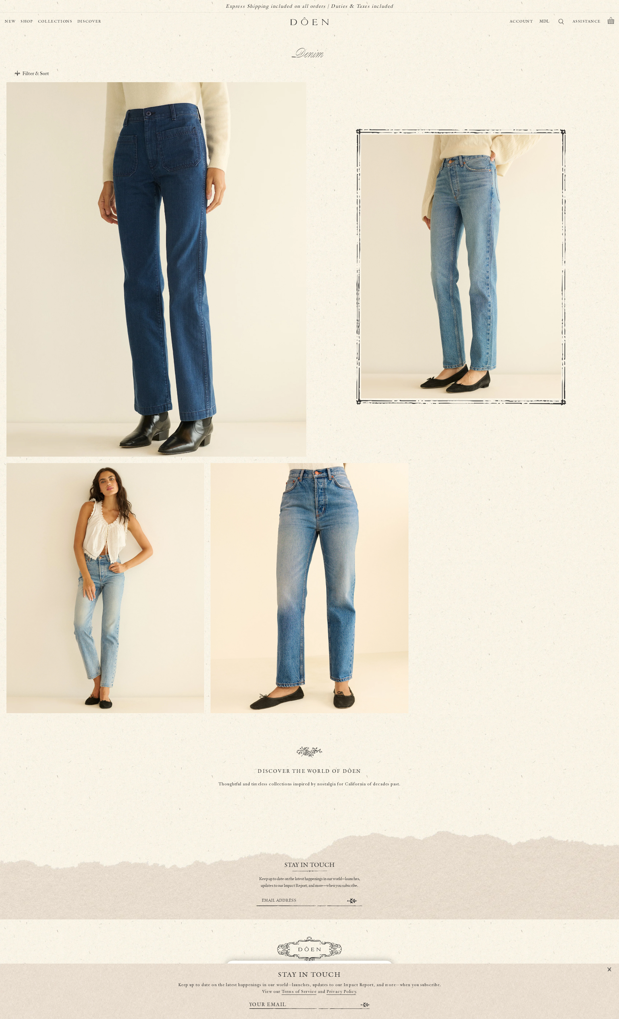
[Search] (560, 22)
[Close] (609, 970)
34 (208, 435)
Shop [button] (27, 21)
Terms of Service (299, 992)
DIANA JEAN (105, 677)
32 (190, 435)
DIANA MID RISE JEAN (461, 366)
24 (114, 435)
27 (142, 435)
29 (162, 435)
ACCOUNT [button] (521, 21)
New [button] (10, 21)
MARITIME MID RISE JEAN (156, 421)
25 (123, 435)
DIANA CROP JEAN (309, 677)
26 (133, 435)
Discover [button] (89, 21)
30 (171, 435)
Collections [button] (55, 21)
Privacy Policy (341, 992)
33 (199, 435)
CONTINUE (352, 901)
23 (104, 435)
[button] (610, 22)
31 (180, 435)
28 (152, 435)
